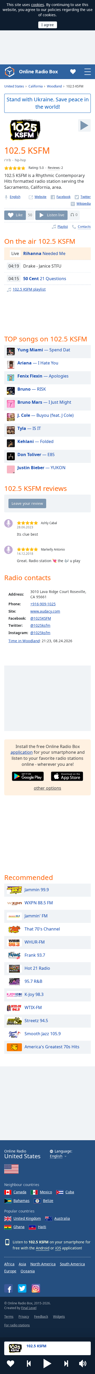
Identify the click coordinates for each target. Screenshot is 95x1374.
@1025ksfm (40, 625)
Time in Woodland (24, 640)
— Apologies (43, 376)
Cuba (69, 1191)
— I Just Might (44, 402)
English (15, 197)
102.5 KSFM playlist (29, 289)
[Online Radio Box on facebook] (8, 1288)
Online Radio (22, 1154)
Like (19, 214)
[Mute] (84, 1363)
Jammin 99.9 (37, 890)
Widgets (59, 1316)
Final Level (28, 1308)
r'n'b (7, 160)
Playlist (63, 226)
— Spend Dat (43, 350)
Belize (48, 1200)
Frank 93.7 (35, 955)
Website (40, 197)
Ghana (19, 1226)
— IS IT (29, 428)
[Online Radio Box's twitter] (22, 1288)
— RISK (31, 389)
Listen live (55, 214)
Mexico (46, 1191)
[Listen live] (84, 125)
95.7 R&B (33, 981)
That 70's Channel (42, 929)
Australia (62, 1218)
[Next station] (66, 1363)
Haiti (42, 1226)
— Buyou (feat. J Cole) (45, 415)
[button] (47, 1363)
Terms (8, 1316)
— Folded (35, 441)
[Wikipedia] (81, 203)
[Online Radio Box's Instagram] (36, 1288)
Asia (22, 1263)
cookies (37, 4)
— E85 (36, 454)
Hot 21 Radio (37, 968)
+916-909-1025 (43, 603)
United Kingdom (27, 1218)
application (22, 752)
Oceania (28, 1270)
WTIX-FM (33, 1007)
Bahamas (21, 1200)
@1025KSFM (40, 618)
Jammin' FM (36, 916)
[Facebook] (60, 197)
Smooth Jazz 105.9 (43, 1034)
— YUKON (41, 467)
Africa (9, 1263)
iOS (58, 1247)
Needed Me (44, 253)
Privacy (23, 1316)
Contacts (84, 226)
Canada (19, 1191)
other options (47, 788)
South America (72, 1263)
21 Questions (44, 278)
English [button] (56, 1156)
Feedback (41, 1316)
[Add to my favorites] (10, 1363)
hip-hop (20, 160)
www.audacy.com (45, 611)
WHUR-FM (35, 942)
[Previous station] (29, 1363)
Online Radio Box (38, 71)
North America (43, 1263)
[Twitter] (83, 197)
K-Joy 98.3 (34, 994)
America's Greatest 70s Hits (52, 1047)
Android (42, 1247)
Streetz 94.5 (36, 1020)
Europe (10, 1270)
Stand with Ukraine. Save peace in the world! (48, 103)
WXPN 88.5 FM (39, 903)
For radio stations (17, 1325)
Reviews (54, 167)
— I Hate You (37, 363)
